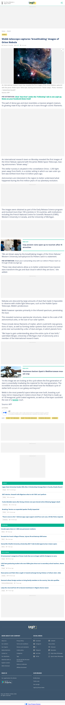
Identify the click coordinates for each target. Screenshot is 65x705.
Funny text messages (12, 418)
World (9, 31)
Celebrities (5, 504)
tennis (15, 400)
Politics (4, 497)
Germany (55, 418)
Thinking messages (44, 418)
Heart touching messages (29, 418)
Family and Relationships (7, 583)
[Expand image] (62, 50)
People (4, 489)
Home (3, 31)
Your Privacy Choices (34, 704)
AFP (18, 45)
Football (3, 575)
